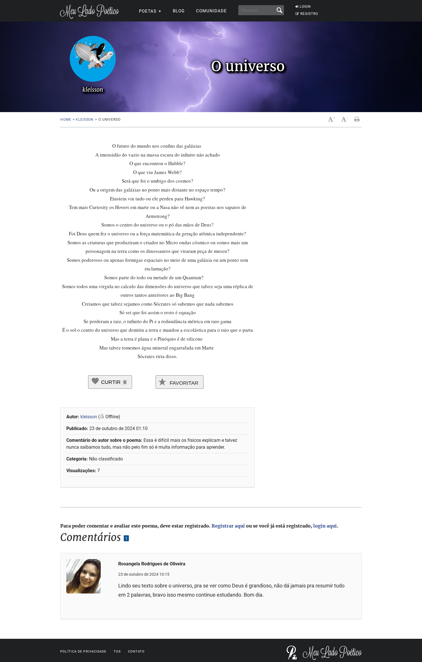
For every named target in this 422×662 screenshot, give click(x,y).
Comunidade (211, 10)
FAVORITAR (183, 383)
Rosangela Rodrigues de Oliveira (151, 564)
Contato (136, 651)
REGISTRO (309, 14)
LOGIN (305, 7)
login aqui (325, 526)
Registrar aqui (228, 526)
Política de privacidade (83, 651)
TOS (117, 651)
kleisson (85, 120)
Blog (179, 10)
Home (65, 120)
